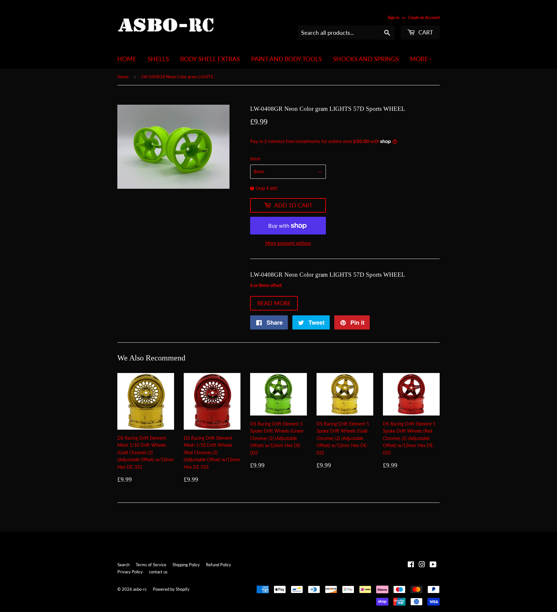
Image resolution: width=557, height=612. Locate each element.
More (419, 58)
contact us (158, 571)
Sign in (393, 17)
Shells (158, 58)
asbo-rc (140, 589)
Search (123, 564)
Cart (425, 32)
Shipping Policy (186, 564)
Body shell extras (210, 58)
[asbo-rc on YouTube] (433, 565)
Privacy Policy (130, 571)
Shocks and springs (366, 58)
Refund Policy (218, 564)
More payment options (288, 243)
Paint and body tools (286, 58)
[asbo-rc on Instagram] (422, 565)
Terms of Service (151, 564)
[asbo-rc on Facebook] (410, 565)
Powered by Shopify (171, 589)
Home (126, 58)
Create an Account (424, 17)
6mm (255, 158)
